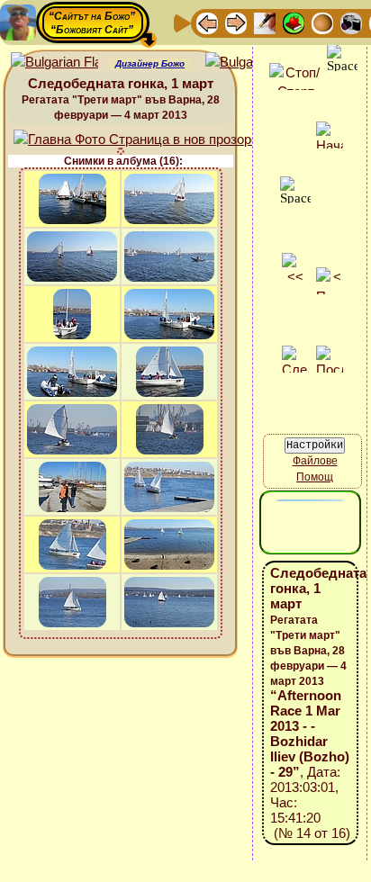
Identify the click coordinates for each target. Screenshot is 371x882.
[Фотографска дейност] (351, 22)
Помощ (314, 477)
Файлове (315, 460)
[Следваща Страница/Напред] (236, 22)
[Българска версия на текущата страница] (249, 62)
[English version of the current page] (54, 62)
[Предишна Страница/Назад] (207, 22)
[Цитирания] (293, 22)
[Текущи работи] (322, 22)
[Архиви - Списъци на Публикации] (265, 22)
